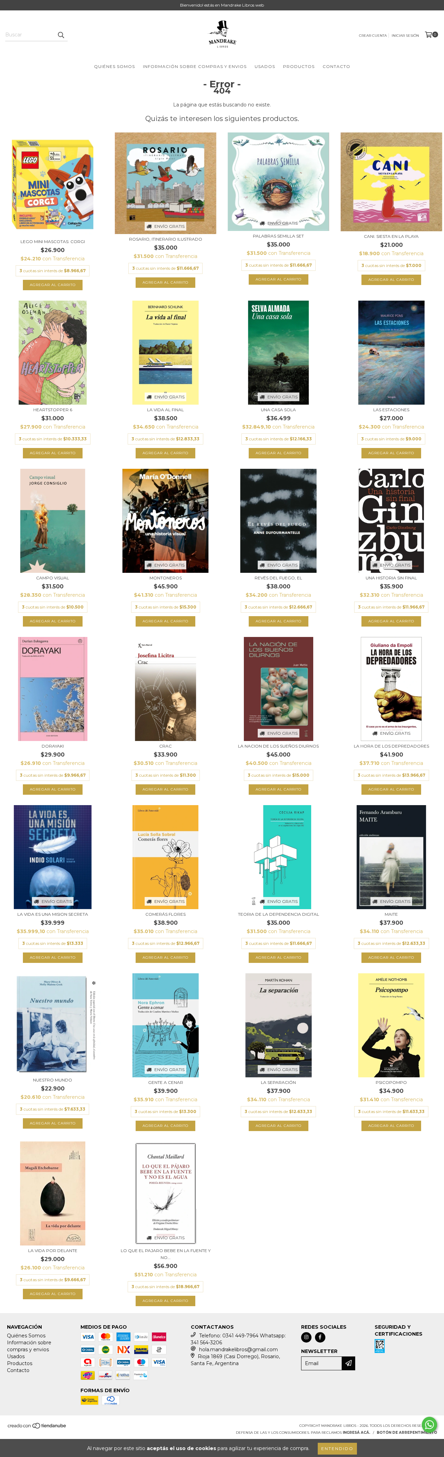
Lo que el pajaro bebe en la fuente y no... (166, 1254)
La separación (278, 1082)
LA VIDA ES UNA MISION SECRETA (52, 914)
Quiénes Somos (114, 66)
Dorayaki (53, 746)
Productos (299, 66)
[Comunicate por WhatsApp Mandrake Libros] (429, 1425)
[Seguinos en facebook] (320, 1337)
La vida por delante (52, 1250)
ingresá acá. (356, 1432)
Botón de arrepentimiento (407, 1432)
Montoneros (166, 577)
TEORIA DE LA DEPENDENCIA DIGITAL (278, 914)
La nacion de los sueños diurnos (278, 746)
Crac (165, 746)
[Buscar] (61, 35)
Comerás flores (165, 914)
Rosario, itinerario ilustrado (165, 239)
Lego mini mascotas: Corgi (52, 241)
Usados (265, 66)
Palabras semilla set (278, 236)
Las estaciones (391, 409)
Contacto (336, 66)
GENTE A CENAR (165, 1082)
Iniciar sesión (405, 35)
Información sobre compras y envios (195, 66)
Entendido (337, 1448)
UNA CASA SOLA (278, 409)
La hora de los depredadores (391, 746)
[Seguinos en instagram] (306, 1337)
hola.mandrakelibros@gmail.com (238, 1349)
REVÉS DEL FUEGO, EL (278, 577)
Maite (391, 914)
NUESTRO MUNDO (52, 1080)
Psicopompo (391, 1082)
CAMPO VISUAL (52, 577)
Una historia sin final (391, 577)
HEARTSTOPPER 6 (52, 409)
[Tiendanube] (37, 1427)
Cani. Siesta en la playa (391, 236)
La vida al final (165, 409)
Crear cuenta (373, 35)
